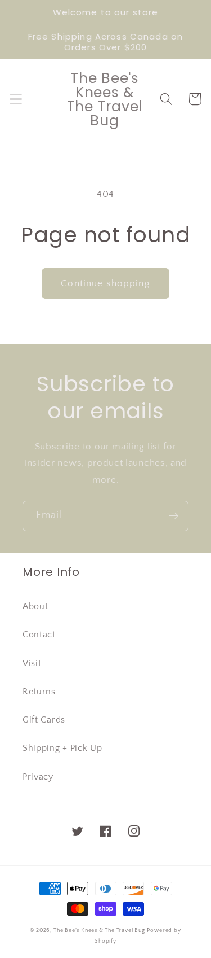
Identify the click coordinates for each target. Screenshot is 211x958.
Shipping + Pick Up (62, 748)
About (35, 606)
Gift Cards (44, 720)
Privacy (38, 777)
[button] (16, 99)
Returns (39, 691)
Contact (39, 634)
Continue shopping (105, 283)
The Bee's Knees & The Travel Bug (99, 930)
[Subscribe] (173, 516)
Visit (32, 663)
